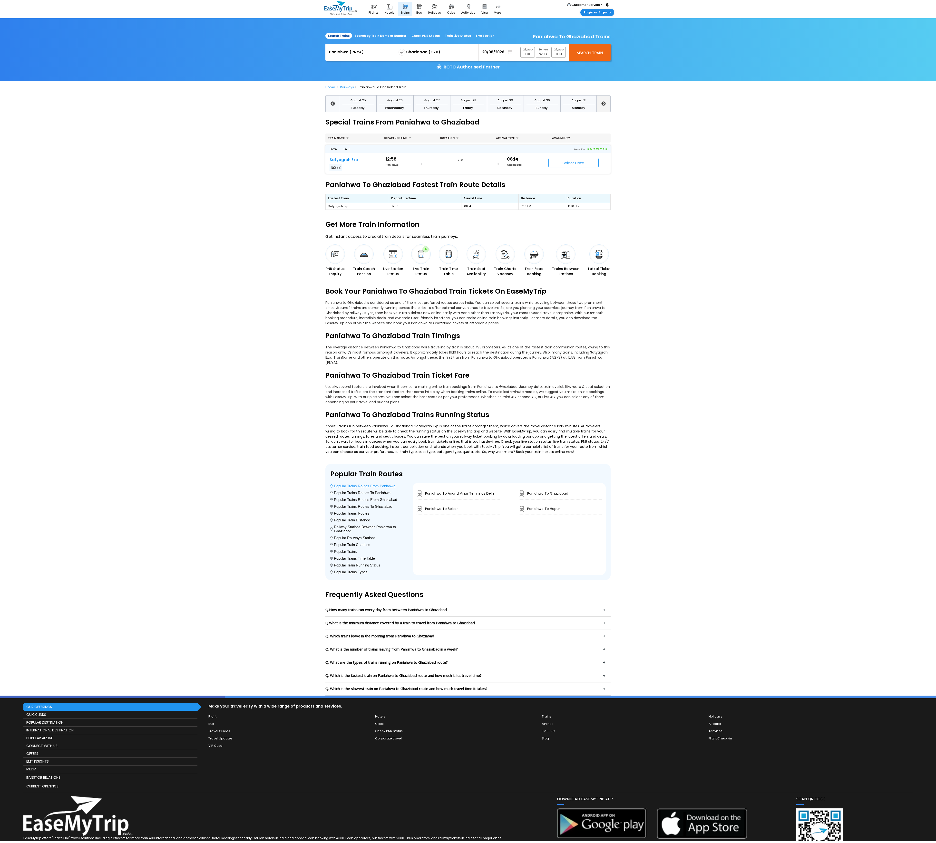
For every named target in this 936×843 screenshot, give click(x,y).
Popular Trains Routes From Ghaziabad (365, 500)
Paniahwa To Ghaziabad (547, 493)
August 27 (431, 100)
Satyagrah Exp (344, 159)
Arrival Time (505, 138)
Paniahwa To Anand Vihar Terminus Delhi (460, 493)
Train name (336, 138)
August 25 (358, 100)
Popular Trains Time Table (354, 558)
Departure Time (396, 138)
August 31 (579, 100)
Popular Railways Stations (355, 538)
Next (603, 103)
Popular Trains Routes (351, 513)
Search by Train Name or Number (380, 36)
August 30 (542, 100)
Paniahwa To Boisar (441, 508)
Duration (447, 138)
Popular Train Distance (352, 520)
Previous (332, 103)
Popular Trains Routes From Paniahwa (364, 486)
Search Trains (339, 36)
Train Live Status (458, 36)
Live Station (485, 36)
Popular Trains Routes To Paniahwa (362, 493)
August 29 (505, 100)
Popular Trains (345, 551)
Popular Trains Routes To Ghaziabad (363, 506)
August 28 (468, 100)
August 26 (395, 100)
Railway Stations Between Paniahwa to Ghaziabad (365, 529)
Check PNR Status (425, 36)
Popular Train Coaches (352, 545)
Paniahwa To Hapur (543, 508)
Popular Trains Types (351, 572)
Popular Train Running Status (357, 565)
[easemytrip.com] (341, 9)
